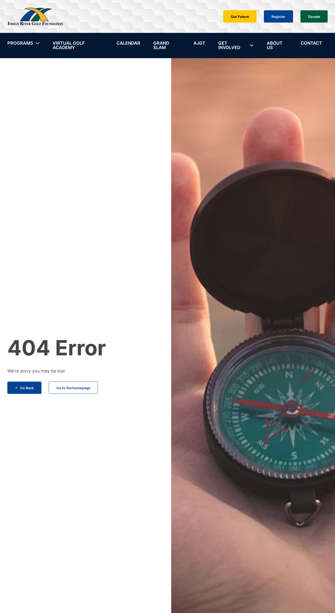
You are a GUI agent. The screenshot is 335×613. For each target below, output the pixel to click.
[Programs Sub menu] (37, 43)
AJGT (199, 43)
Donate (314, 16)
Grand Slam (161, 45)
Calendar (128, 43)
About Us (275, 45)
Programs (20, 43)
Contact (311, 43)
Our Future (240, 16)
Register (278, 16)
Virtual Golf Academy (69, 45)
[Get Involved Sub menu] (251, 45)
